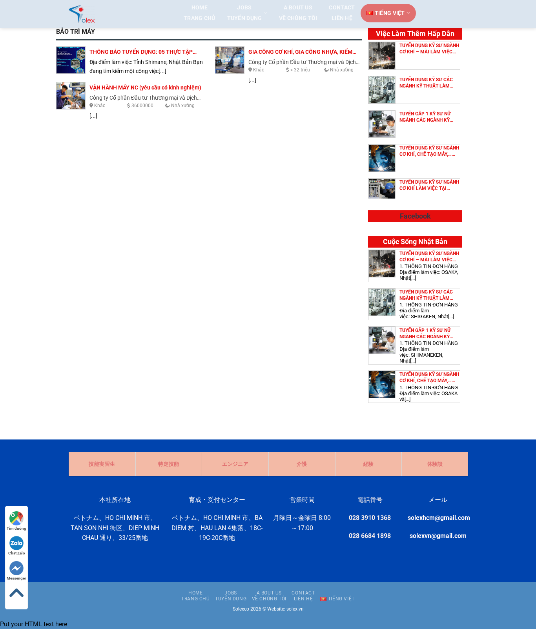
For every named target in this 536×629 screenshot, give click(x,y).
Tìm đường (16, 528)
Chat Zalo (16, 553)
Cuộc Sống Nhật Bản (415, 241)
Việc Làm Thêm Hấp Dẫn (415, 33)
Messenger (16, 578)
